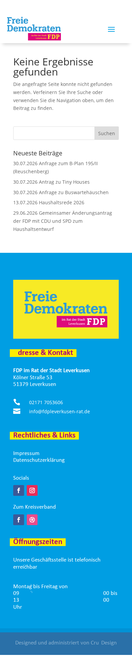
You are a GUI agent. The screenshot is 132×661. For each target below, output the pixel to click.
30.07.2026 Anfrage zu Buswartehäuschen (61, 192)
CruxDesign (104, 643)
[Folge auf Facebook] (18, 490)
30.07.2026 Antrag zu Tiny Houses (51, 182)
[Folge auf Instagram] (32, 490)
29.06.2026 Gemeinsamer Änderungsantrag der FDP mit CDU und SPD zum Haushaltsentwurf (62, 221)
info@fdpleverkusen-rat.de (59, 411)
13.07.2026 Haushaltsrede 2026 (48, 202)
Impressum (26, 453)
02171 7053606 (46, 402)
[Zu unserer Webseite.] (32, 519)
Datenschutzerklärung (39, 460)
